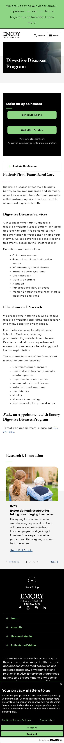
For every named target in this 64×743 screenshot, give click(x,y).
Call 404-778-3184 (32, 129)
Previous (14, 561)
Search (42, 35)
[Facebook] (20, 608)
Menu (56, 35)
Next (52, 561)
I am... (15, 618)
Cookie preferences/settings (16, 720)
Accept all (32, 727)
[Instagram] (36, 608)
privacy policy (29, 143)
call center (33, 139)
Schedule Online (32, 114)
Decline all (32, 734)
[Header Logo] (11, 35)
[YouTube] (28, 608)
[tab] (26, 562)
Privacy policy (46, 720)
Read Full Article (21, 550)
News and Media (21, 636)
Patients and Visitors (23, 645)
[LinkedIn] (44, 608)
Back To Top (32, 587)
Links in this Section (25, 166)
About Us (16, 627)
